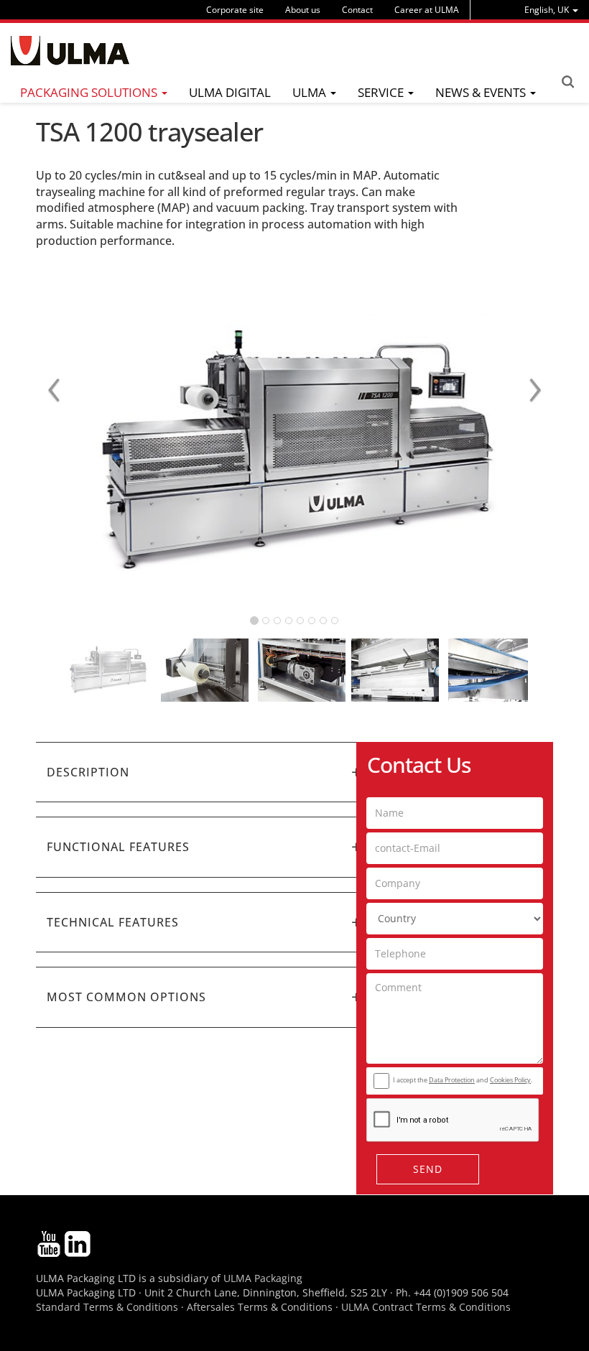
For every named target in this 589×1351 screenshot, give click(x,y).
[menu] (551, 10)
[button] (205, 772)
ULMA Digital (230, 92)
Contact (357, 10)
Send (427, 1169)
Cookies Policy (510, 1080)
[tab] (205, 772)
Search (567, 82)
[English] (70, 50)
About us (302, 10)
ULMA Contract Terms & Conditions (426, 1307)
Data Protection (452, 1080)
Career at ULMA (426, 10)
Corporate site (235, 10)
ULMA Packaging (262, 1278)
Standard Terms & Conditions (107, 1307)
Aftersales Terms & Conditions (260, 1307)
